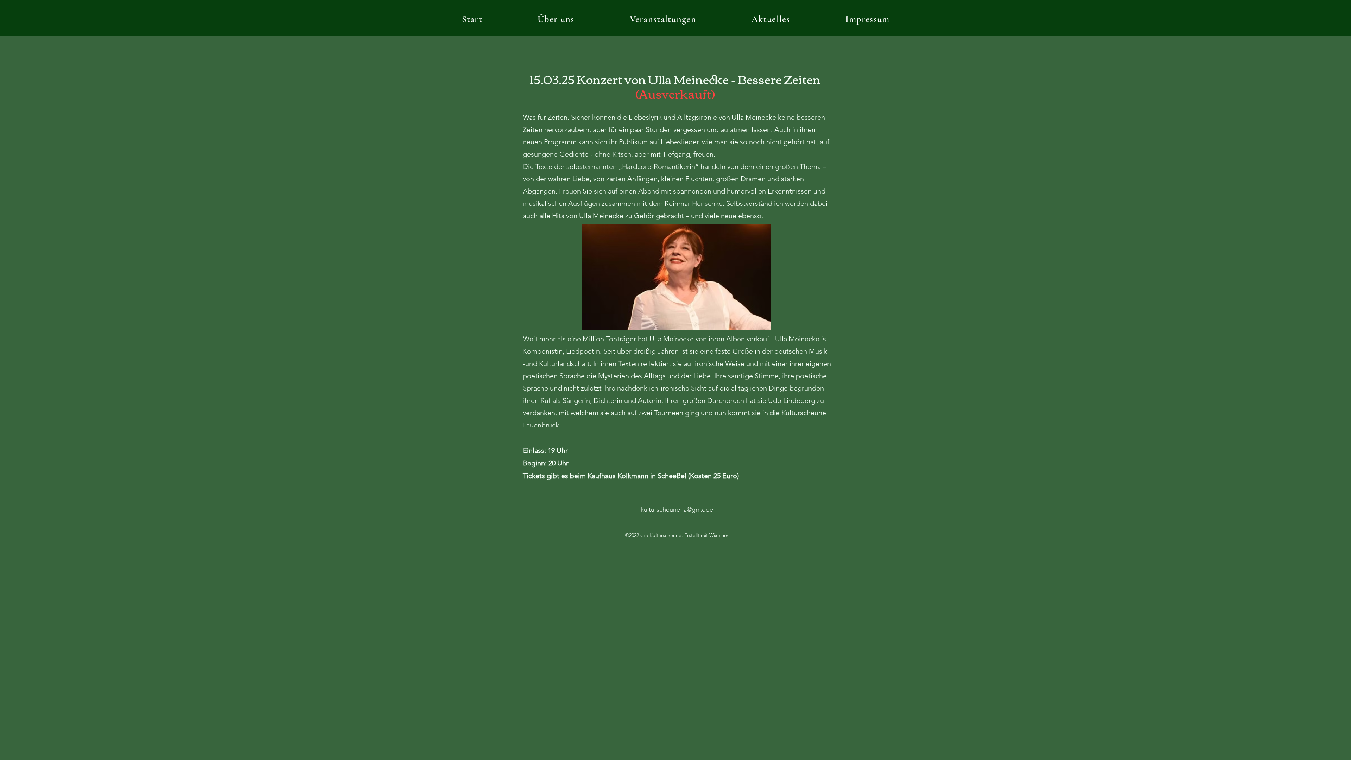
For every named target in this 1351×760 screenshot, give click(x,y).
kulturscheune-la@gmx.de (677, 509)
